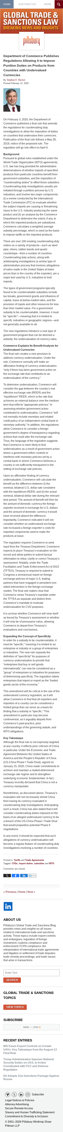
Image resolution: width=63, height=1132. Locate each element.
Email (26, 1027)
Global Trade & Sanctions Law (31, 21)
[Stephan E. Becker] (11, 100)
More (47, 4)
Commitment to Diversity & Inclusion (26, 1116)
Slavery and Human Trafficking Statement (29, 1112)
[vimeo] (7, 1094)
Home (6, 4)
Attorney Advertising (17, 1104)
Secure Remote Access (19, 1108)
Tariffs (17, 860)
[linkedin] (21, 1094)
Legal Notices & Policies (19, 1100)
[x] (14, 1094)
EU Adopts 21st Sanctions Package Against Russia (31, 1077)
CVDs (14, 863)
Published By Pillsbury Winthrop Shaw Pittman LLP (31, 41)
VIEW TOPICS (15, 1007)
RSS (36, 1027)
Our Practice (27, 4)
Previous (9, 891)
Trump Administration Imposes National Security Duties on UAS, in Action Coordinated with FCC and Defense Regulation (28, 1064)
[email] (27, 1094)
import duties (26, 863)
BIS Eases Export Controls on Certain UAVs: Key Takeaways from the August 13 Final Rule (30, 1050)
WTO (51, 863)
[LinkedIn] (8, 906)
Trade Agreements (34, 860)
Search (12, 980)
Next (31, 891)
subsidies (39, 863)
